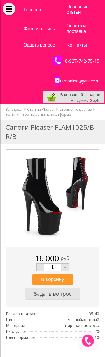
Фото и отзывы (40, 28)
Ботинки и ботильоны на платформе (38, 114)
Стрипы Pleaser (41, 109)
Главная (32, 9)
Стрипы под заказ (75, 109)
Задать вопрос (39, 45)
